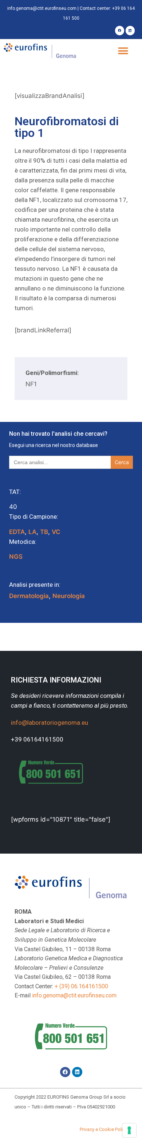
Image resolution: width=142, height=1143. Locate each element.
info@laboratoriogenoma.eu (49, 722)
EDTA (17, 531)
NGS (16, 556)
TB (44, 531)
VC (56, 531)
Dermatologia (29, 596)
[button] (123, 51)
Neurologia (68, 596)
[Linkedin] (130, 30)
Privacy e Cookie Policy (103, 1129)
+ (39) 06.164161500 (81, 986)
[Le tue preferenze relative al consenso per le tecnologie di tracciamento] (129, 1130)
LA (32, 531)
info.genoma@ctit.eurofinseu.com (41, 8)
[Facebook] (119, 30)
